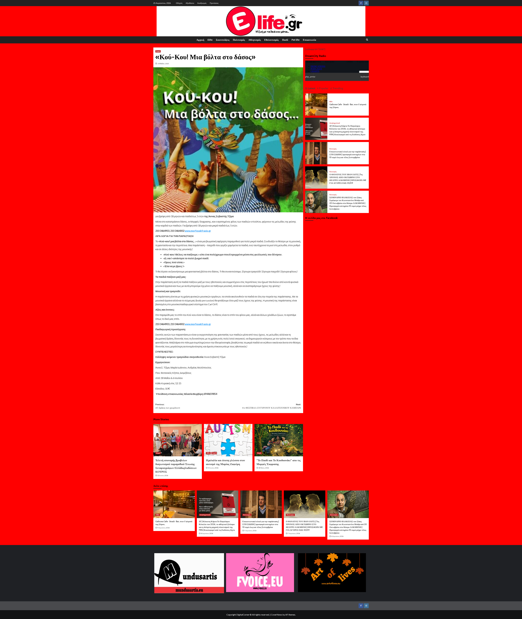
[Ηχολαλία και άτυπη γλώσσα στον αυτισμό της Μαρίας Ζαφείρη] (228, 440)
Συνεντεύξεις (222, 39)
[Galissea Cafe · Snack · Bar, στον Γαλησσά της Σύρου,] (316, 104)
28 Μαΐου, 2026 (264, 468)
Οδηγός (179, 3)
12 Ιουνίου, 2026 (213, 468)
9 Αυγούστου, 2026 (163, 528)
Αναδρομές (202, 3)
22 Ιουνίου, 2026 (162, 475)
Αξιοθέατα (190, 3)
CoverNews (276, 614)
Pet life (295, 39)
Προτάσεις (214, 3)
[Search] (367, 39)
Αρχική (200, 39)
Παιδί (285, 39)
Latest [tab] (311, 88)
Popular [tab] (323, 88)
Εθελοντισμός (271, 39)
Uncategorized (334, 123)
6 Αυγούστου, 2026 (337, 536)
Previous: (167, 406)
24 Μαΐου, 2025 (163, 64)
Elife (210, 39)
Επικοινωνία (309, 39)
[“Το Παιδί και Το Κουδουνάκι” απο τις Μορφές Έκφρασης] (278, 440)
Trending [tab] (337, 88)
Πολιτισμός (239, 39)
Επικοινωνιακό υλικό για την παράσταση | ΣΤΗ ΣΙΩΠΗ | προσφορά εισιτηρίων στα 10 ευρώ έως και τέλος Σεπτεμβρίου (347, 154)
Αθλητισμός (254, 39)
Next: (271, 406)
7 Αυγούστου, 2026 (250, 531)
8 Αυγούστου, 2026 (207, 533)
